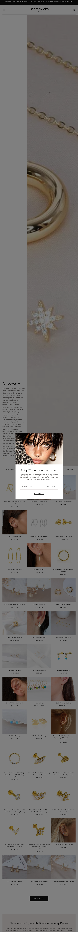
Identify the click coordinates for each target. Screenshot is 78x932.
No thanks (39, 493)
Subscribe (51, 486)
